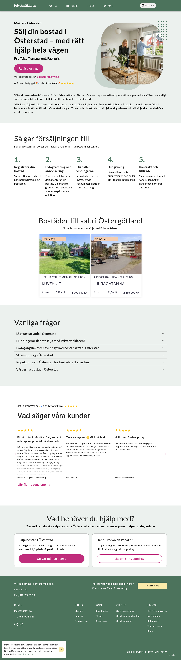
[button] (90, 333)
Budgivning (101, 621)
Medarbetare (153, 616)
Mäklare (79, 611)
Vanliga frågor (154, 626)
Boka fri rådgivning (48, 76)
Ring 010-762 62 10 (24, 595)
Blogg (150, 631)
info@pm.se (20, 589)
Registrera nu (29, 68)
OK (61, 649)
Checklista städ (124, 621)
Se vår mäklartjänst (51, 558)
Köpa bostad (102, 611)
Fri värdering (81, 621)
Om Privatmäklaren (157, 611)
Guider (121, 605)
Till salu (99, 616)
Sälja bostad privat (125, 611)
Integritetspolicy (25, 654)
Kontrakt (79, 616)
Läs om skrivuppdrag (129, 558)
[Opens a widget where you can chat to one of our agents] (171, 655)
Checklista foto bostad (128, 616)
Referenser (153, 621)
